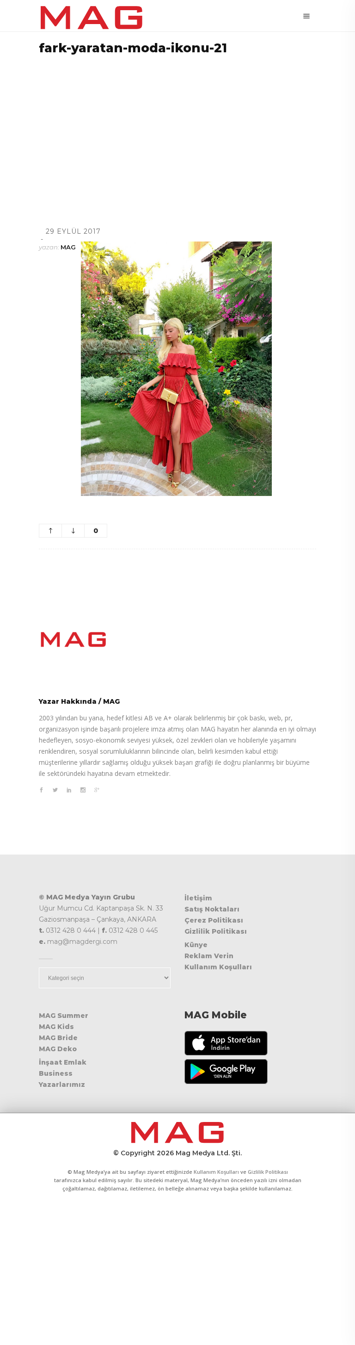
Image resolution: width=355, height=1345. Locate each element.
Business (56, 1073)
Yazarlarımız (62, 1084)
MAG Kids (56, 1027)
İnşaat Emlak (62, 1062)
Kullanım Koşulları (218, 967)
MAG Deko (58, 1049)
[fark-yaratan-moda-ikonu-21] (177, 639)
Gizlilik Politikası (215, 931)
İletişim (198, 898)
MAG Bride (58, 1038)
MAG (68, 247)
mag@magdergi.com (82, 941)
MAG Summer (63, 1015)
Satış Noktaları (211, 909)
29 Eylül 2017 (73, 231)
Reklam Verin (208, 956)
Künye (196, 945)
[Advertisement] (177, 129)
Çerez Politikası (213, 920)
